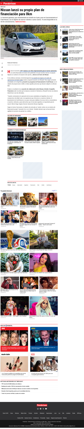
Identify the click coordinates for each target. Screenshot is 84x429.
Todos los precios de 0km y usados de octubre (13, 393)
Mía (63, 413)
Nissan (13, 185)
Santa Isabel (19, 185)
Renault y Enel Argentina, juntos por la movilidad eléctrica (16, 391)
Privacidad (42, 418)
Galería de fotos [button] (20, 22)
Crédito (43, 185)
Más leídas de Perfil (66, 69)
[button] (55, 27)
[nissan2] (22, 121)
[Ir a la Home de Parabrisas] (9, 3)
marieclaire (14, 355)
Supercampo (49, 413)
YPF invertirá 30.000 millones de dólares (12, 384)
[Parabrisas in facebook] (40, 409)
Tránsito (65, 418)
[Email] (2, 78)
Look (55, 413)
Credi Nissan (49, 185)
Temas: (9, 185)
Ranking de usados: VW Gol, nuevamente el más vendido (15, 386)
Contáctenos (36, 418)
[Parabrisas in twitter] (43, 409)
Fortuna (30, 413)
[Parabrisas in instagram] (38, 409)
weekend (44, 355)
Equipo (48, 418)
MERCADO (3, 6)
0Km (38, 185)
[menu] (1, 3)
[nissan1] (12, 121)
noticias (44, 329)
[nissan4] (42, 121)
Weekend (42, 413)
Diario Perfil (5, 413)
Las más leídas (65, 27)
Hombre (36, 413)
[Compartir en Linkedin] (2, 74)
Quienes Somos (28, 418)
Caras (11, 413)
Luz (59, 413)
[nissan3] (32, 121)
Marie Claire (23, 413)
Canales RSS (20, 418)
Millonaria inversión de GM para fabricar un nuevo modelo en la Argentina (20, 388)
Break (73, 413)
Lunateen (68, 413)
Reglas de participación (56, 418)
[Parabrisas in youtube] (46, 409)
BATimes (79, 413)
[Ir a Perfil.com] (80, 1)
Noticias (17, 413)
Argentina (26, 185)
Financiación (32, 185)
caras (14, 329)
